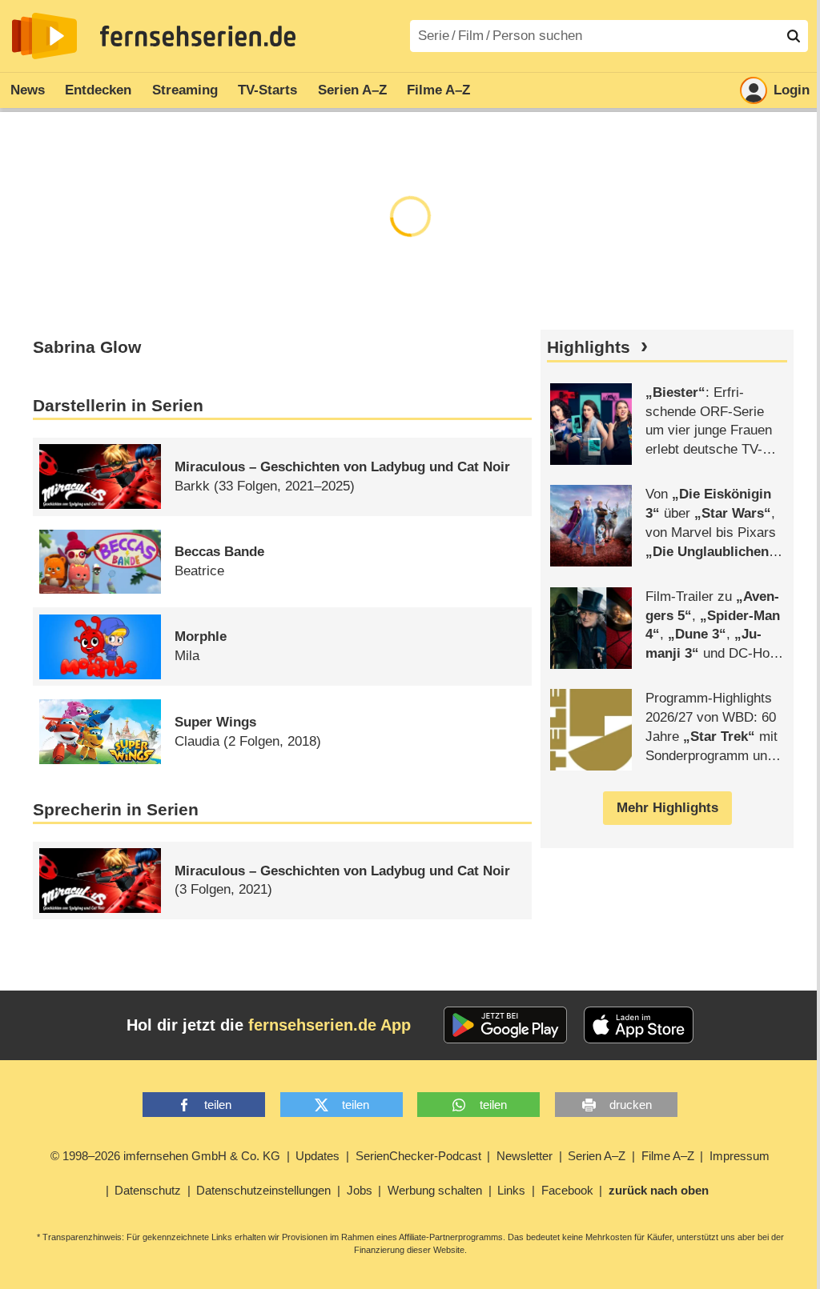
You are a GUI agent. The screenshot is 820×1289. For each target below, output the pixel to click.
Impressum (739, 1156)
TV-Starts (267, 90)
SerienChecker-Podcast (418, 1156)
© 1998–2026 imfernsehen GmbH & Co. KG (165, 1156)
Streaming (185, 90)
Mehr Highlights (667, 807)
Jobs (359, 1190)
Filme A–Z (438, 90)
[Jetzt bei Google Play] (506, 1025)
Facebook (567, 1190)
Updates (317, 1156)
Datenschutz (148, 1190)
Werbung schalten (435, 1190)
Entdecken (98, 90)
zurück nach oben (659, 1190)
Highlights (588, 347)
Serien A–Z (352, 90)
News (27, 90)
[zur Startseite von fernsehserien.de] (44, 36)
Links (511, 1190)
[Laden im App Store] (639, 1025)
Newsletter (524, 1156)
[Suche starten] (793, 36)
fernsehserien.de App (329, 1025)
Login (792, 90)
